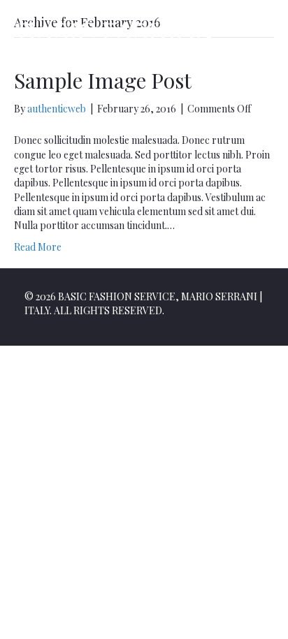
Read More (38, 247)
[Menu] (262, 45)
